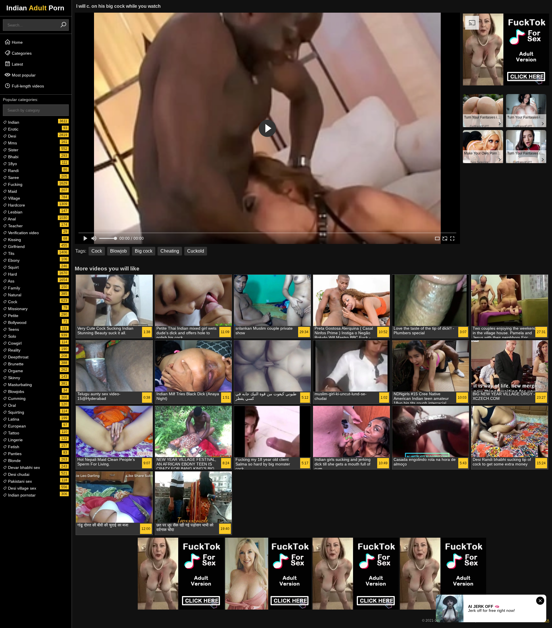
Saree (13, 177)
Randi (13, 170)
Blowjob (118, 251)
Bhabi (12, 156)
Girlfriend (16, 246)
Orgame (15, 371)
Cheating (169, 251)
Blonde (14, 460)
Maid (12, 191)
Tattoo (13, 433)
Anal (11, 219)
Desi (11, 136)
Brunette (15, 364)
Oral (11, 405)
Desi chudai (18, 474)
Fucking (14, 184)
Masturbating (19, 384)
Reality (13, 350)
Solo (11, 336)
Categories (21, 53)
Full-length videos (27, 86)
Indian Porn (35, 8)
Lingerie (15, 440)
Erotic (12, 129)
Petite (12, 315)
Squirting (15, 412)
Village (13, 198)
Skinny (13, 377)
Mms (12, 143)
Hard (12, 274)
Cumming (16, 398)
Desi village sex (21, 488)
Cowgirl (14, 343)
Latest (17, 64)
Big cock (143, 251)
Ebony (13, 260)
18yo (12, 163)
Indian (13, 122)
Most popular (23, 75)
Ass (10, 281)
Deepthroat (17, 357)
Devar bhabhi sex (23, 467)
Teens (13, 329)
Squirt (13, 267)
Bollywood (16, 322)
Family (13, 288)
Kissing (14, 239)
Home (17, 42)
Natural (14, 295)
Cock (12, 301)
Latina (13, 419)
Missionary (17, 308)
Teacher (15, 226)
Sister (12, 150)
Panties (14, 453)
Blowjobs (15, 391)
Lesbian (14, 212)
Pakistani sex (19, 481)
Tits (10, 253)
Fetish (13, 446)
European (16, 426)
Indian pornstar (21, 495)
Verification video (23, 232)
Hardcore (16, 205)
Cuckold (195, 251)
